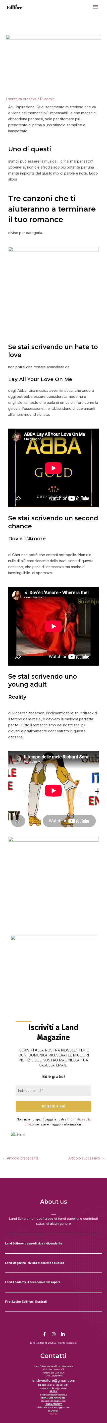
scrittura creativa (22, 99)
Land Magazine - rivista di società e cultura (34, 1263)
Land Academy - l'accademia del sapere (32, 1282)
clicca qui (53, 1413)
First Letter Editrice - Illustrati (26, 1301)
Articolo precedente (20, 1158)
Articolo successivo (86, 1158)
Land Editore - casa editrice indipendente (33, 1243)
